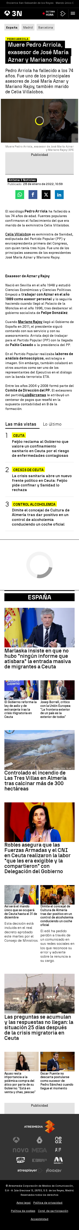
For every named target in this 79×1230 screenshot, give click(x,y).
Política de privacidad (48, 1202)
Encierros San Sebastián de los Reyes (30, 2)
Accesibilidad (39, 1219)
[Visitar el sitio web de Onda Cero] (20, 1160)
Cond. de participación (53, 1211)
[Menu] (73, 13)
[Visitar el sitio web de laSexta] (39, 1140)
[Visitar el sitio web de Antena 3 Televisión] (20, 1140)
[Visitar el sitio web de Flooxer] (53, 1170)
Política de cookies (23, 1211)
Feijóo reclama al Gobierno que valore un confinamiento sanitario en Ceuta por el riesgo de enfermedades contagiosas (40, 448)
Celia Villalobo (17, 234)
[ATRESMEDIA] (39, 1126)
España (39, 597)
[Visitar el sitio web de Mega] (39, 1150)
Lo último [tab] (52, 424)
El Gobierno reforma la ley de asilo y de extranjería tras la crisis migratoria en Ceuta (20, 709)
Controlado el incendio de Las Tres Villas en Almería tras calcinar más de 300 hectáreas (35, 780)
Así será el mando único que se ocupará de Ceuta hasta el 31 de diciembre (20, 912)
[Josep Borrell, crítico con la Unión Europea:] (57, 690)
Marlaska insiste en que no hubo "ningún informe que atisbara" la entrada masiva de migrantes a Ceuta (37, 658)
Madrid (28, 27)
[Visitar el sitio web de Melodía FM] (58, 1160)
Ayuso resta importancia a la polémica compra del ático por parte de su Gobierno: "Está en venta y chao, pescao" (20, 1083)
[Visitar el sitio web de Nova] (20, 1150)
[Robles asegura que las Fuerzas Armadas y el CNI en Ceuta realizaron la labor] (39, 822)
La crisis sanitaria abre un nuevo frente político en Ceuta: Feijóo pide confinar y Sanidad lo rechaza (42, 482)
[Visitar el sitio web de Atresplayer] (30, 1170)
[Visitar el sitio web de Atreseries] (58, 1150)
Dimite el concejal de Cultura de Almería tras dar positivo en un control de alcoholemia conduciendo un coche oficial (41, 517)
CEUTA (19, 436)
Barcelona (45, 27)
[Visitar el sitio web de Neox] (58, 1140)
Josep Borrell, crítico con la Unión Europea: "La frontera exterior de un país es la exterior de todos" (55, 709)
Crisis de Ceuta (28, 470)
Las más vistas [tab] (20, 424)
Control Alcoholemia (34, 504)
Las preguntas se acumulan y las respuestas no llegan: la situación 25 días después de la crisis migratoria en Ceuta (38, 1027)
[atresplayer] (63, 13)
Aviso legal (23, 1202)
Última (50, 13)
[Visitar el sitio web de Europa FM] (39, 1160)
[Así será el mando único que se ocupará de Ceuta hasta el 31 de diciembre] (21, 895)
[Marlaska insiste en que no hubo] (39, 628)
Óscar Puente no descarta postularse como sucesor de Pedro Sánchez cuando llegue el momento (56, 1081)
